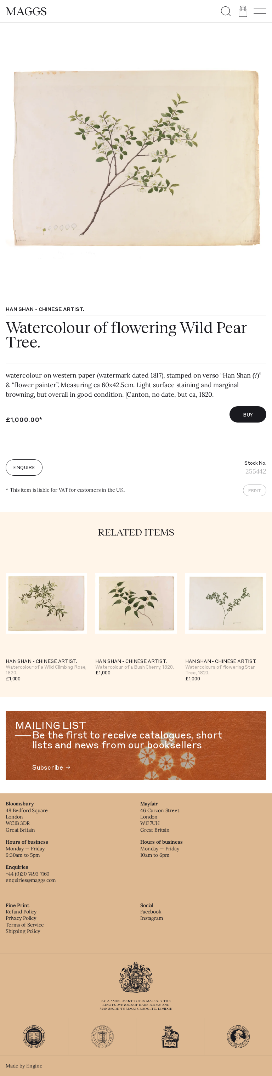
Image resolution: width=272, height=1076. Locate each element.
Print (254, 490)
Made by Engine (24, 1066)
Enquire (24, 467)
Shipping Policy (23, 931)
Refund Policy (21, 911)
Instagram (151, 918)
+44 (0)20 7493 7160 (28, 874)
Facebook (151, 911)
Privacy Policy (21, 918)
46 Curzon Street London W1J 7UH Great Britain (159, 820)
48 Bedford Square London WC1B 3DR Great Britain (27, 820)
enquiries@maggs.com (31, 880)
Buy (248, 415)
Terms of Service (25, 925)
